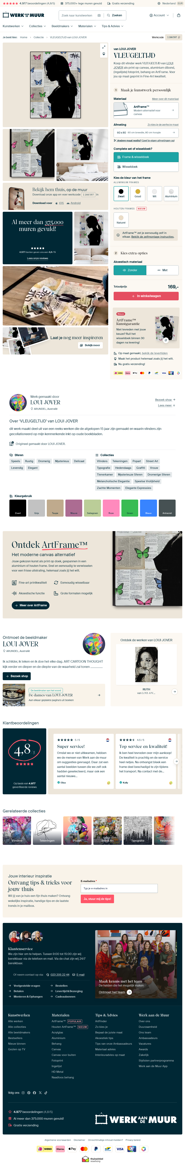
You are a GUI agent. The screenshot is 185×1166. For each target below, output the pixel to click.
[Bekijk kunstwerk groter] (104, 47)
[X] (40, 1093)
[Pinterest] (29, 1093)
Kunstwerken (11, 26)
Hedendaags (123, 468)
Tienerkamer (105, 474)
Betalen (19, 991)
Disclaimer (79, 1140)
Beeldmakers (60, 26)
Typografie (103, 468)
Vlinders (102, 461)
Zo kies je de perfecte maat (163, 124)
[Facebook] (34, 1093)
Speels (15, 461)
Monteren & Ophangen (28, 996)
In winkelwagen (149, 296)
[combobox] (77, 15)
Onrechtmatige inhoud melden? (105, 1140)
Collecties (35, 26)
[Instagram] (23, 1093)
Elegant (33, 468)
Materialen (85, 26)
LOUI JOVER (127, 49)
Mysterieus (62, 461)
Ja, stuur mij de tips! (97, 898)
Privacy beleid (133, 1140)
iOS (61, 203)
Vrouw (154, 468)
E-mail (81, 975)
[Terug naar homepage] (23, 15)
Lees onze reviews (37, 258)
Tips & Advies (111, 26)
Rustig (29, 461)
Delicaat (79, 461)
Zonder (132, 270)
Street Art (152, 461)
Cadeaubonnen (65, 996)
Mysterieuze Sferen (130, 474)
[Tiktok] (46, 1093)
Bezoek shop (163, 400)
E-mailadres (89, 881)
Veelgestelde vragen (27, 986)
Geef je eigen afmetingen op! (146, 140)
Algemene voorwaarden (58, 1140)
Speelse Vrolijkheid (147, 481)
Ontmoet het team (112, 992)
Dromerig (44, 461)
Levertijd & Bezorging (69, 991)
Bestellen (61, 986)
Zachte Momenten (108, 488)
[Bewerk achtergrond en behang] (104, 54)
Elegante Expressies (138, 488)
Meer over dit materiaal (165, 99)
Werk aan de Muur (154, 1015)
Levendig (17, 468)
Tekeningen (120, 461)
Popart (137, 461)
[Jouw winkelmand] (178, 15)
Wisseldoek (129, 167)
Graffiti (140, 468)
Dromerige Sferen (159, 474)
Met (164, 270)
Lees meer (165, 405)
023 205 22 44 (60, 975)
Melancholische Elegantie (113, 481)
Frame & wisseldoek (135, 157)
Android (76, 203)
